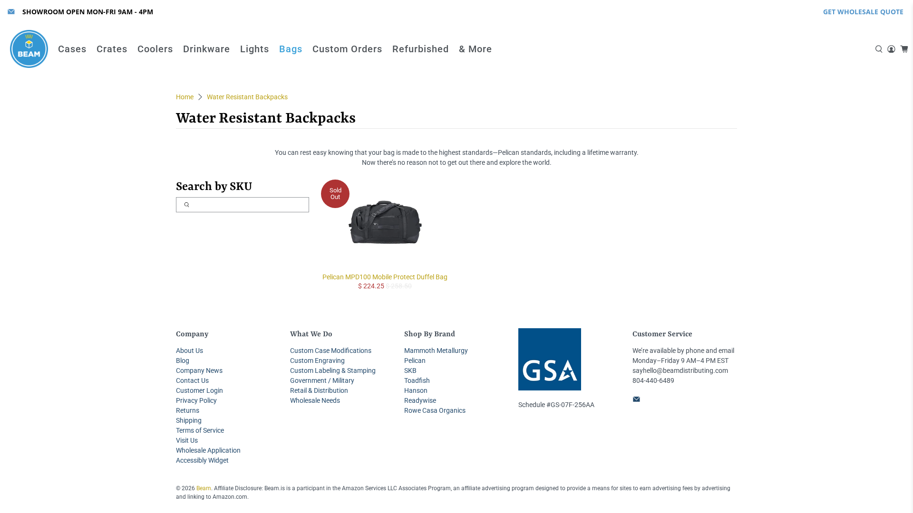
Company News (199, 370)
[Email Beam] (11, 12)
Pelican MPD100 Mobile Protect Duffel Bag (384, 277)
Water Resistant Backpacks (247, 97)
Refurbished (420, 49)
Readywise (420, 400)
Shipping (189, 420)
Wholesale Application (208, 450)
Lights (254, 49)
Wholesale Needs (315, 400)
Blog (182, 360)
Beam (203, 488)
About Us (189, 350)
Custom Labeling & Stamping (333, 370)
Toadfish (417, 380)
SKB (410, 370)
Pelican (415, 360)
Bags (290, 49)
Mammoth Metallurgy (436, 350)
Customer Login (199, 390)
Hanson (415, 390)
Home (185, 97)
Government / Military (322, 380)
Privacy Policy (196, 400)
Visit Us (187, 440)
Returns (187, 410)
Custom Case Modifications (330, 350)
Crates (112, 49)
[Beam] (29, 49)
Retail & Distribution (319, 390)
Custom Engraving (317, 360)
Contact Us (192, 380)
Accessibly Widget (202, 460)
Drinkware (206, 49)
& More (475, 49)
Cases (72, 49)
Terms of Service (200, 430)
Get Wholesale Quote (863, 11)
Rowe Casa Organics (435, 410)
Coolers (155, 49)
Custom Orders (347, 49)
